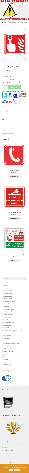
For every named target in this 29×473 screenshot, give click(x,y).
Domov (5, 22)
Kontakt (6, 447)
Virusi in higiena (7, 356)
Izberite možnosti (14, 176)
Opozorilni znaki (7, 317)
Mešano (7, 306)
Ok (10, 470)
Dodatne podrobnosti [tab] (7, 124)
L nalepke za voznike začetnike (12, 343)
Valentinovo (8, 338)
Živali (4, 362)
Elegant (7, 359)
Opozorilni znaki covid (8, 319)
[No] (27, 468)
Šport (4, 354)
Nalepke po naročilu (8, 312)
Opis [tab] (3, 119)
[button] (25, 29)
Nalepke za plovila (7, 314)
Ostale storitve (7, 325)
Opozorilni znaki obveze (9, 322)
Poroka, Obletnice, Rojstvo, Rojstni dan (13, 330)
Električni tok (8, 304)
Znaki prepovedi (7, 364)
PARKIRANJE (6, 327)
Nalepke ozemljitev (9, 309)
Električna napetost (10, 301)
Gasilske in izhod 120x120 (8, 80)
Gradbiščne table (7, 296)
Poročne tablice (9, 348)
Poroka (7, 333)
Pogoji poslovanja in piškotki (9, 462)
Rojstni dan (8, 335)
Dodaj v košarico (14, 87)
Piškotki (17, 470)
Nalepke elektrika (7, 298)
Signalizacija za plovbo (9, 351)
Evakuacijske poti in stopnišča (10, 290)
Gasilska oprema (12, 22)
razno (4, 341)
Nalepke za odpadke (10, 346)
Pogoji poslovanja (8, 450)
